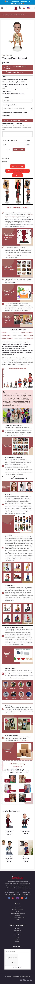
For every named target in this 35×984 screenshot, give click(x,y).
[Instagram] (17, 898)
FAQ (17, 911)
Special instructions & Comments (16, 126)
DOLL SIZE (6, 97)
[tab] (17, 158)
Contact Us (17, 930)
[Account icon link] (24, 8)
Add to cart (19, 149)
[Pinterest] (13, 898)
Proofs (17, 919)
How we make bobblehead (17, 913)
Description (5, 158)
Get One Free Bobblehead (17, 917)
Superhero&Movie (7, 55)
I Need (4, 76)
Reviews (4, 161)
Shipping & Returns (17, 909)
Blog (17, 937)
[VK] (26, 898)
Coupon (17, 941)
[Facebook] (8, 898)
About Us (17, 939)
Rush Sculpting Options (10, 105)
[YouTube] (22, 898)
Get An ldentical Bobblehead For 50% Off (15, 112)
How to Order (17, 932)
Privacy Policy (18, 935)
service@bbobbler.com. (11, 255)
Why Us (17, 928)
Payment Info (17, 907)
